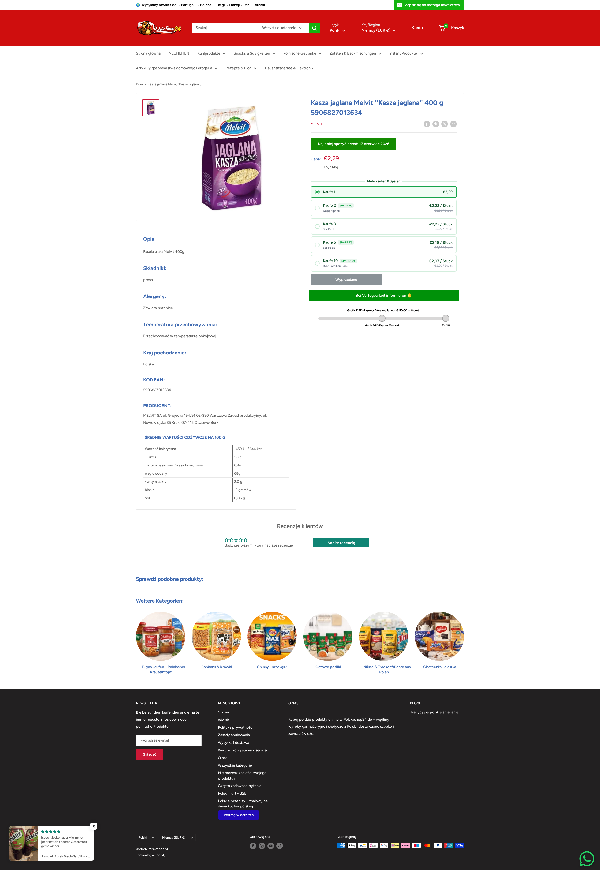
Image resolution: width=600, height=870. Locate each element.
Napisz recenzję (341, 542)
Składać (149, 754)
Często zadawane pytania (239, 786)
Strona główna (148, 53)
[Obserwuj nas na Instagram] (262, 846)
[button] (93, 826)
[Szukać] (314, 28)
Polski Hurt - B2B (232, 793)
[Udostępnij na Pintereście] (435, 123)
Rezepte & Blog (238, 68)
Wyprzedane (346, 279)
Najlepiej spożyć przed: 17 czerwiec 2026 (353, 144)
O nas (222, 758)
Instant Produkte (403, 53)
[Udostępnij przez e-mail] (453, 123)
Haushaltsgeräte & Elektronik (289, 68)
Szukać (224, 712)
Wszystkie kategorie (235, 765)
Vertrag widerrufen (239, 815)
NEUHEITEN (179, 53)
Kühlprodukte (208, 53)
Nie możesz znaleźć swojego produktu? (242, 775)
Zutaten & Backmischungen (353, 53)
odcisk (223, 720)
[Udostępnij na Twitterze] (444, 123)
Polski (143, 837)
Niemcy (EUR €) (173, 837)
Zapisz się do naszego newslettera (432, 5)
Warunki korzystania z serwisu (243, 750)
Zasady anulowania (234, 735)
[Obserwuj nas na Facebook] (253, 846)
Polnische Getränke (299, 53)
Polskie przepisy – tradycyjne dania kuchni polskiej (243, 803)
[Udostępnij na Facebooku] (427, 123)
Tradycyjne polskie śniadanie (434, 712)
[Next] (464, 638)
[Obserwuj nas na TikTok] (279, 846)
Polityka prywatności (235, 727)
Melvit (316, 124)
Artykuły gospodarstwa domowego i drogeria (174, 68)
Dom (139, 84)
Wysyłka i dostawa (233, 742)
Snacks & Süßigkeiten (252, 53)
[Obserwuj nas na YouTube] (270, 846)
